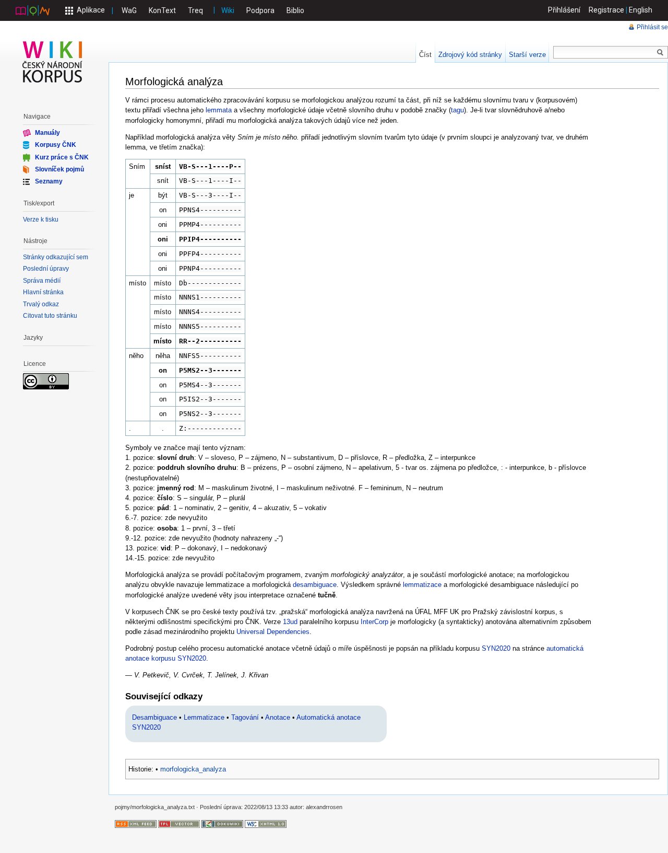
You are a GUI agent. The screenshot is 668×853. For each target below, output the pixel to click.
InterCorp (374, 622)
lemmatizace (422, 585)
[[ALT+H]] (52, 61)
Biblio (295, 10)
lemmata (219, 110)
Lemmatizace (204, 717)
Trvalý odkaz (41, 304)
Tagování (245, 717)
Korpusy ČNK (55, 144)
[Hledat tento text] (660, 53)
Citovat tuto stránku (50, 315)
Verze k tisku (40, 219)
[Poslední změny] (136, 823)
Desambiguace (154, 717)
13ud (290, 622)
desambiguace (315, 585)
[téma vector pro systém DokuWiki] (179, 823)
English (640, 10)
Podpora (260, 10)
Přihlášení (564, 10)
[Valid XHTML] (266, 823)
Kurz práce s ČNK (62, 156)
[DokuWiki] (222, 823)
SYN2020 (496, 648)
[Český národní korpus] (33, 10)
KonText (162, 10)
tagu (457, 110)
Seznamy (49, 181)
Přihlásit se (652, 27)
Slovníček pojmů (59, 169)
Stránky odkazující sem (55, 257)
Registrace (606, 10)
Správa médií (42, 280)
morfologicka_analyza (193, 769)
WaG (129, 10)
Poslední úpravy (46, 268)
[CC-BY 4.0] (46, 381)
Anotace (277, 717)
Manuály (47, 132)
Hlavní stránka (43, 292)
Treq (195, 10)
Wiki (227, 10)
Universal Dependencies (272, 632)
